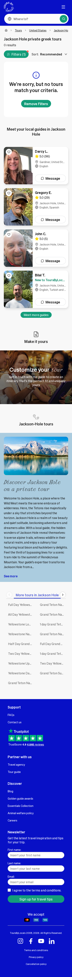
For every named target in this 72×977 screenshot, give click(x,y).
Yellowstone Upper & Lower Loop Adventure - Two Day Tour (21, 663)
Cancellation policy (36, 963)
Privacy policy (36, 957)
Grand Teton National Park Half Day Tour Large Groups (53, 614)
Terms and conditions (36, 950)
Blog (10, 791)
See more (10, 576)
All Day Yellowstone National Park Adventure (21, 614)
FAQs (11, 715)
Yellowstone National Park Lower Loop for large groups (21, 634)
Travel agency (16, 764)
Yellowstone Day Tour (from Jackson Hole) (21, 673)
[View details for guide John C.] (36, 248)
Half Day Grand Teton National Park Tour (21, 644)
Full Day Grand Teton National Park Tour (53, 644)
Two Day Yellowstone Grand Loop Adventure (21, 654)
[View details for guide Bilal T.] (36, 289)
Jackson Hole (62, 30)
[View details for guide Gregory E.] (36, 207)
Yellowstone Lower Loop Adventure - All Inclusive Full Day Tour (21, 624)
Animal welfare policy (21, 813)
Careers (12, 820)
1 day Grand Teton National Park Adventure (53, 624)
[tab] (37, 595)
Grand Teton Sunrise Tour (53, 673)
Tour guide (14, 772)
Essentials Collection (20, 805)
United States (37, 30)
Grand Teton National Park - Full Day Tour (53, 634)
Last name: (14, 863)
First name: (14, 849)
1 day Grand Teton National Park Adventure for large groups (53, 654)
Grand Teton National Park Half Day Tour (53, 605)
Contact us (15, 722)
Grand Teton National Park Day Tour (21, 683)
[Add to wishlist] (9, 152)
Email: (11, 876)
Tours (18, 30)
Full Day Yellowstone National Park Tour (21, 605)
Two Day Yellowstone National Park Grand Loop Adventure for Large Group (53, 663)
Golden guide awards (20, 798)
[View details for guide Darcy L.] (36, 165)
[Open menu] (63, 7)
